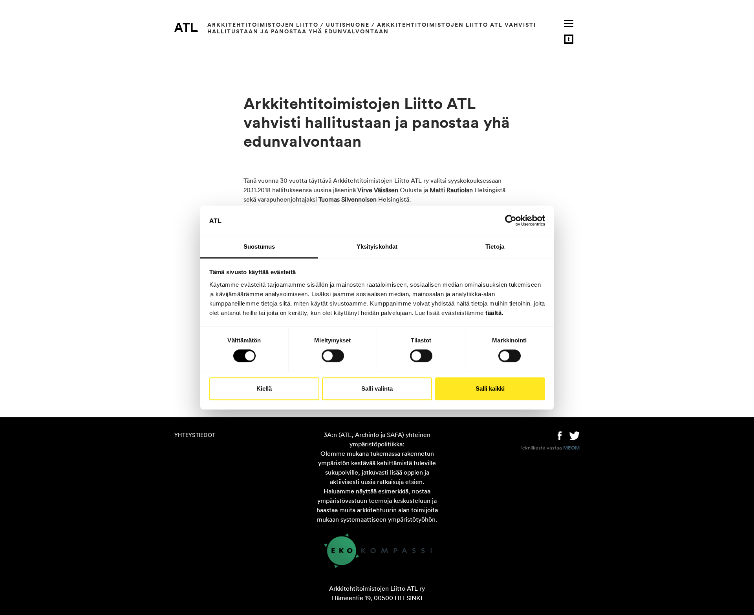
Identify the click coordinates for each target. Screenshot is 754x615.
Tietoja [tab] (494, 246)
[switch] (333, 355)
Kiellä (264, 388)
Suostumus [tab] (259, 246)
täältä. (494, 312)
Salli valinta (377, 388)
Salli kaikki (490, 388)
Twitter (574, 435)
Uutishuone (348, 25)
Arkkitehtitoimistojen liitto (262, 25)
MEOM (571, 447)
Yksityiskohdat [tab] (377, 246)
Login (569, 39)
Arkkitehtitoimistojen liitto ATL (186, 27)
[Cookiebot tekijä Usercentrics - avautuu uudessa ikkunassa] (510, 221)
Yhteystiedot (194, 435)
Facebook (560, 435)
